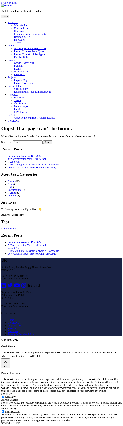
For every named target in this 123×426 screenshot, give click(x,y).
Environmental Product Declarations (32, 91)
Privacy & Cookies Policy (21, 334)
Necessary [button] (6, 393)
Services (12, 60)
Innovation (19, 39)
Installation (19, 74)
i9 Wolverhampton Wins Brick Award (27, 158)
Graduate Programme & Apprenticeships (34, 117)
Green (18, 228)
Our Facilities (21, 28)
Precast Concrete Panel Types (29, 51)
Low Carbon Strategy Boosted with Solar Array (32, 167)
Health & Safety (22, 36)
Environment (7, 228)
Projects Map (20, 80)
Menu (5, 17)
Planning (18, 65)
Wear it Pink (14, 161)
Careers (11, 114)
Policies (18, 109)
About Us (13, 22)
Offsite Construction (24, 62)
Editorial (12, 195)
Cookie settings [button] (18, 356)
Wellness (12, 192)
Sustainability (14, 86)
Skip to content (8, 2)
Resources (13, 94)
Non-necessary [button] (8, 408)
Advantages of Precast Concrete (30, 48)
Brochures (19, 97)
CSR (10, 187)
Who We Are (20, 25)
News (11, 184)
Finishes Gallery (22, 57)
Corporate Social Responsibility (30, 34)
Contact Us (13, 120)
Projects (12, 77)
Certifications (21, 103)
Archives (5, 214)
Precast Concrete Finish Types (29, 54)
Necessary (10, 397)
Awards (18, 42)
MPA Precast (20, 112)
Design (17, 68)
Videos (17, 100)
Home (11, 319)
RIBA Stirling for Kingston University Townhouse (33, 164)
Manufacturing (21, 71)
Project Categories (23, 83)
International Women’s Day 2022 (24, 156)
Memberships (21, 106)
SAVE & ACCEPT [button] (11, 423)
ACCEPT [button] (35, 356)
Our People (20, 31)
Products (12, 45)
